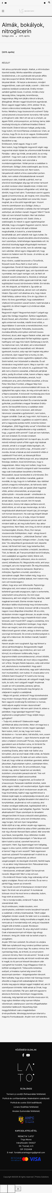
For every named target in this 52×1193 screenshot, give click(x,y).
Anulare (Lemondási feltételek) (26, 1111)
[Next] (11, 1189)
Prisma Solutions (42, 1177)
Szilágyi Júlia (8, 36)
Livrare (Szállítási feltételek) (26, 1107)
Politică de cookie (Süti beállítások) (26, 1102)
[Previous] (4, 1189)
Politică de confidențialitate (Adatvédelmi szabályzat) (26, 1098)
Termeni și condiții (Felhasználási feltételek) (26, 1094)
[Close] (18, 1189)
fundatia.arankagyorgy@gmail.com (29, 1152)
